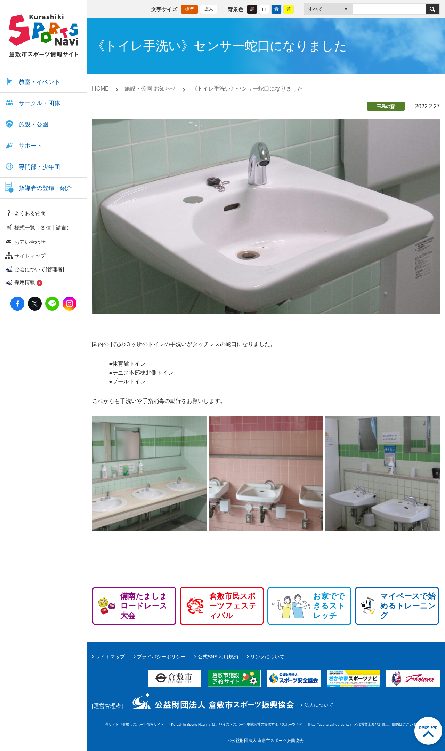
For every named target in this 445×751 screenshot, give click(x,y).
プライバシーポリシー (161, 656)
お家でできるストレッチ (329, 606)
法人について (318, 705)
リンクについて (267, 656)
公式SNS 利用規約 (218, 656)
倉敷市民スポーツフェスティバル (233, 606)
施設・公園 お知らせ (150, 89)
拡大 (208, 8)
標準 (189, 8)
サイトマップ (110, 656)
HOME (100, 89)
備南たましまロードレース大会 (144, 606)
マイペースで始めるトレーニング (408, 606)
